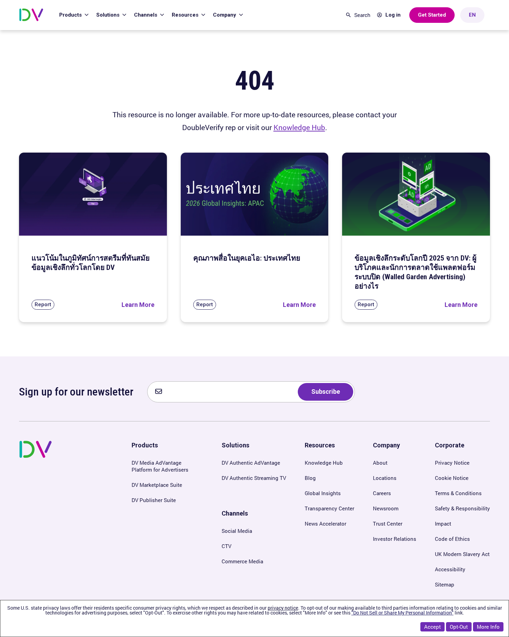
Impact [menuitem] (443, 523)
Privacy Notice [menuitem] (452, 462)
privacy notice (283, 607)
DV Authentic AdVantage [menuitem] (251, 462)
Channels (146, 15)
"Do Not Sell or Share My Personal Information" (402, 612)
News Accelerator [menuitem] (325, 523)
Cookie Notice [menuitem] (451, 477)
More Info (488, 626)
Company (225, 15)
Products (71, 15)
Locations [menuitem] (384, 477)
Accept (432, 626)
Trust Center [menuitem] (387, 523)
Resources (186, 15)
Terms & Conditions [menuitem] (458, 493)
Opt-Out (459, 626)
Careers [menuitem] (382, 493)
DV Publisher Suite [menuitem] (154, 500)
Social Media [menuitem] (237, 530)
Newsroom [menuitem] (386, 508)
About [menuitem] (380, 462)
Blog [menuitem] (310, 477)
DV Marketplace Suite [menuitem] (157, 484)
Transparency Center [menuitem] (329, 508)
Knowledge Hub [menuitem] (324, 462)
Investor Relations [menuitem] (394, 538)
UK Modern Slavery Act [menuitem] (462, 553)
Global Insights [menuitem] (323, 493)
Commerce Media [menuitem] (242, 561)
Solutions (108, 15)
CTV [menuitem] (226, 546)
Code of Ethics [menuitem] (452, 538)
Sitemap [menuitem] (444, 584)
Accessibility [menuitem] (450, 569)
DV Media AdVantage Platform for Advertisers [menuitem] (160, 466)
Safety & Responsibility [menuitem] (462, 508)
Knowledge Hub (299, 127)
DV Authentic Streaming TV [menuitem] (254, 477)
